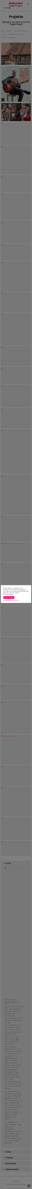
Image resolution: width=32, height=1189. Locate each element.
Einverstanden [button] (8, 597)
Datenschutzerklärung (11, 600)
